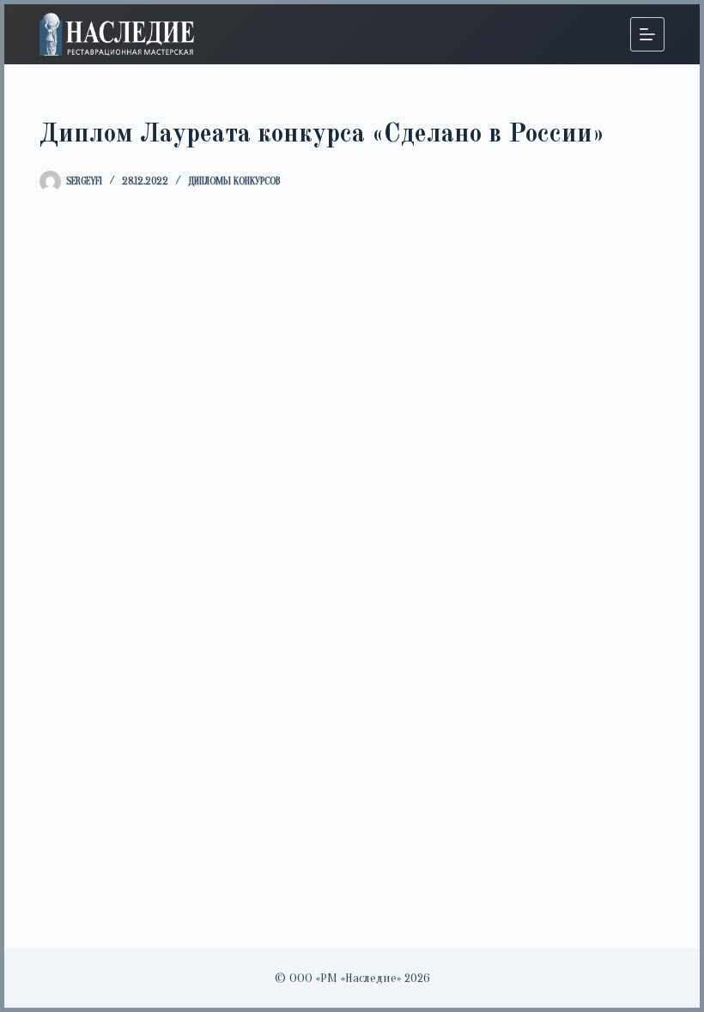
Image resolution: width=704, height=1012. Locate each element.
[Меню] (647, 34)
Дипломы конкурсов (234, 181)
